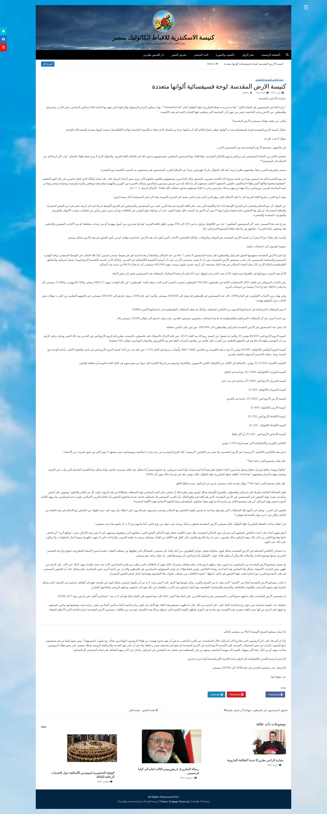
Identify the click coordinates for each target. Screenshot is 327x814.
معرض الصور (179, 54)
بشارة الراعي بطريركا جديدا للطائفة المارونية (255, 760)
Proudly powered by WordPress (137, 801)
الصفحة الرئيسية (271, 54)
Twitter (255, 694)
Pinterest (235, 694)
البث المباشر (201, 54)
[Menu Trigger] (306, 7)
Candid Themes (200, 801)
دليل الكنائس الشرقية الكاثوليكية (269, 80)
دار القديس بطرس (153, 54)
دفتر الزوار (248, 54)
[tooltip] (3, 31)
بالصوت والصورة (225, 54)
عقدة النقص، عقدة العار (142, 710)
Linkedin (215, 694)
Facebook (274, 694)
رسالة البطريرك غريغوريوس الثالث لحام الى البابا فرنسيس (168, 771)
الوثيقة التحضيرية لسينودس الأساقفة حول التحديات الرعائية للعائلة (82, 774)
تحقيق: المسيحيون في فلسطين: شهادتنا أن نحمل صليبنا (257, 710)
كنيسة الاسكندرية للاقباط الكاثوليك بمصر (163, 37)
